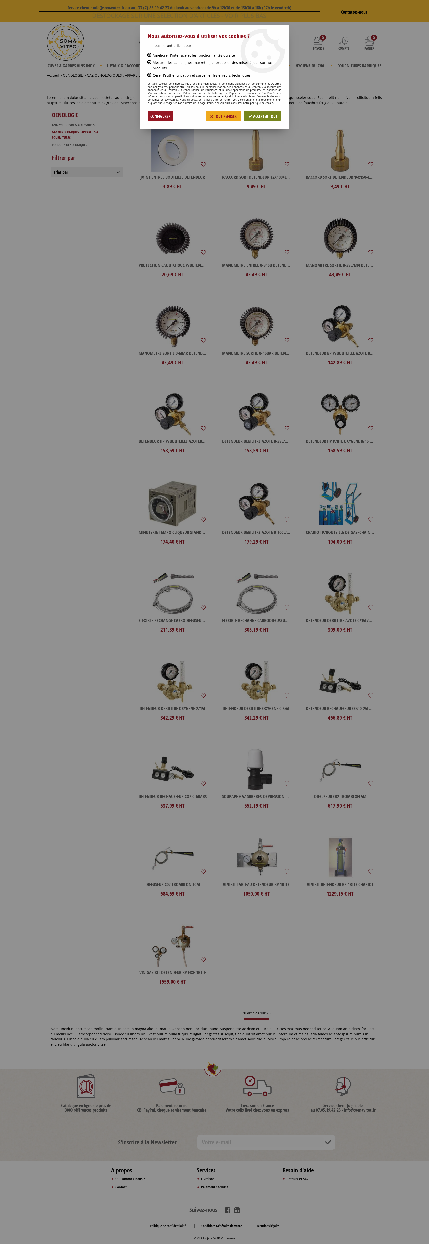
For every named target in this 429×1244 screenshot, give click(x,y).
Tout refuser (225, 116)
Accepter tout (264, 116)
